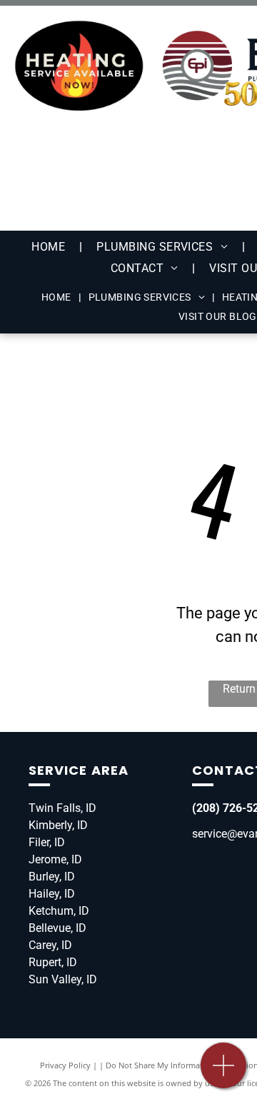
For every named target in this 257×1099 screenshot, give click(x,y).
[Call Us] (223, 1072)
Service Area (78, 770)
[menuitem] (49, 247)
